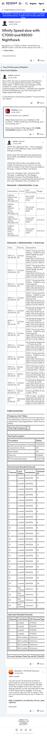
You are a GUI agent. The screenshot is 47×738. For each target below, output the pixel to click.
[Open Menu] (43, 9)
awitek (11, 22)
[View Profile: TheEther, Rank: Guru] (7, 111)
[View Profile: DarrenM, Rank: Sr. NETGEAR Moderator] (11, 672)
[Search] (26, 3)
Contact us (23, 721)
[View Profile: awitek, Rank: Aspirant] (5, 23)
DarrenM (17, 671)
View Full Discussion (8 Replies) (15, 67)
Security (23, 724)
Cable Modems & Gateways (14, 10)
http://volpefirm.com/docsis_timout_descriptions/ (26, 701)
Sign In (41, 3)
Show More (8, 50)
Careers (23, 723)
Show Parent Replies (9, 70)
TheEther (14, 110)
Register (33, 3)
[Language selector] (21, 3)
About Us (23, 720)
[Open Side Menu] (3, 3)
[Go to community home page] (11, 3)
